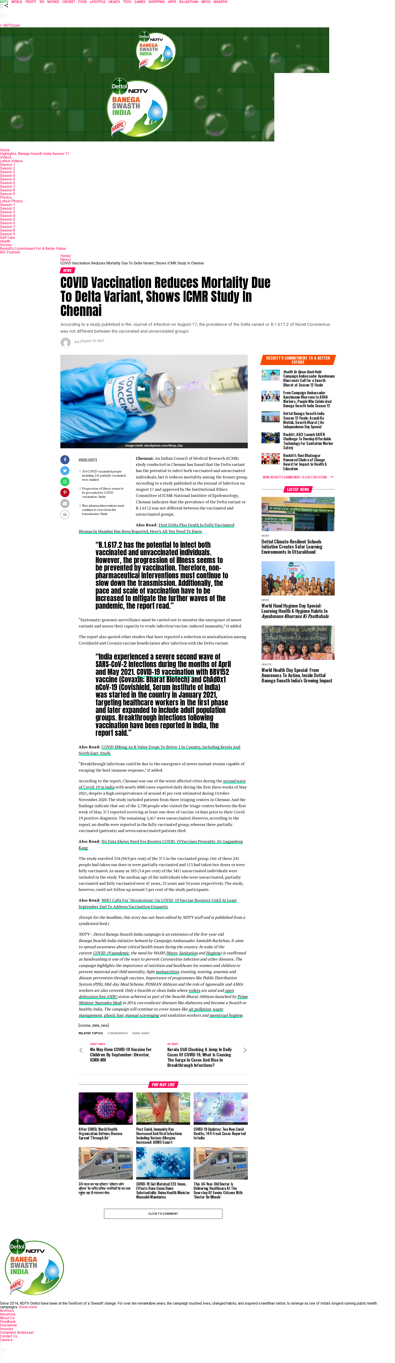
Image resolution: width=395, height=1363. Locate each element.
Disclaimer (8, 1325)
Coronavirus (117, 1033)
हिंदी (42, 2)
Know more (28, 1307)
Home (5, 150)
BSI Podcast (10, 252)
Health (5, 241)
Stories (6, 245)
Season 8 (7, 190)
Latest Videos (11, 161)
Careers (6, 1340)
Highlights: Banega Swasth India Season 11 (34, 153)
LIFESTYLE (97, 2)
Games (139, 2)
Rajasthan (188, 2)
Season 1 (7, 164)
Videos (5, 157)
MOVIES (53, 2)
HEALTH (114, 2)
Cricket (68, 2)
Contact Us (8, 1336)
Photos (6, 197)
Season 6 (7, 183)
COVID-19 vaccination (165, 672)
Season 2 (7, 168)
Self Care (7, 237)
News (65, 259)
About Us (7, 1318)
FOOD (82, 2)
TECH (127, 2)
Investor (6, 1329)
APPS (172, 2)
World (16, 2)
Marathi (220, 2)
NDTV (4, 2)
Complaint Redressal (16, 1332)
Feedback (8, 1321)
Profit (30, 2)
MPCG (206, 2)
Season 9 (7, 194)
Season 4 (7, 175)
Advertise (8, 1314)
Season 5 (7, 179)
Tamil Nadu (140, 1033)
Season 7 (7, 186)
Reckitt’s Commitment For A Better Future (33, 248)
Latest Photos (11, 201)
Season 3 (7, 172)
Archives (7, 1310)
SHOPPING (157, 2)
